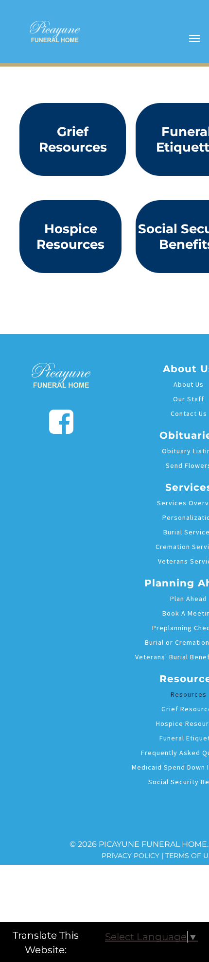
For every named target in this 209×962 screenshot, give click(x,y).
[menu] (194, 38)
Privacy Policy (130, 855)
